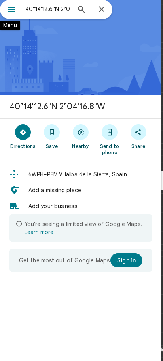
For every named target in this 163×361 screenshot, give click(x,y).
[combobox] (47, 9)
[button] (80, 174)
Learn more (39, 232)
